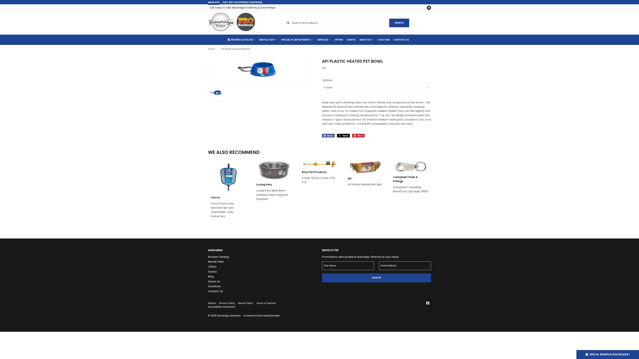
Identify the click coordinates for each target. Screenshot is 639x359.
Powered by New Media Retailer (262, 315)
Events (351, 39)
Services (323, 39)
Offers (338, 39)
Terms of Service (266, 303)
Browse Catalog (241, 39)
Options (327, 80)
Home (211, 49)
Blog (211, 276)
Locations (214, 286)
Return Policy (245, 303)
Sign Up (376, 277)
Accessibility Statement (221, 306)
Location (384, 39)
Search (402, 22)
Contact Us (401, 39)
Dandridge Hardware (229, 315)
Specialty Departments (296, 39)
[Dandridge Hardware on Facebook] (427, 303)
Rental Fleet (267, 39)
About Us (365, 39)
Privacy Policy (227, 303)
